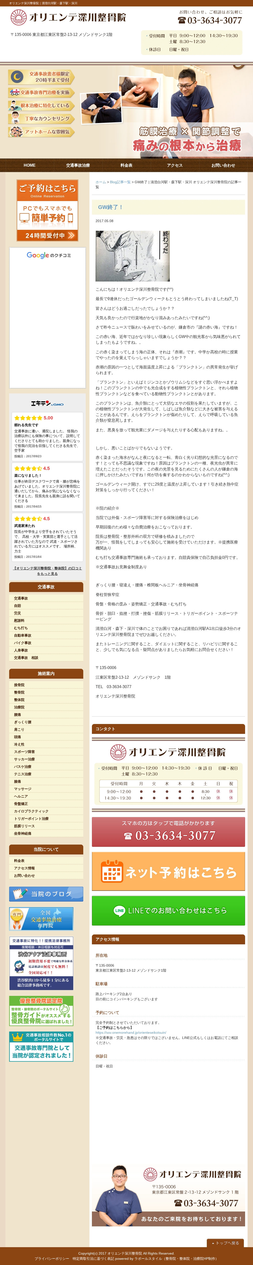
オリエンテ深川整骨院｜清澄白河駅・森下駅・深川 (43, 3)
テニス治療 (22, 774)
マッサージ (22, 789)
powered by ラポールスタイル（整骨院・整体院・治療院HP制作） (167, 1259)
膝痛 (17, 781)
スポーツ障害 (24, 752)
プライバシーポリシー (52, 1259)
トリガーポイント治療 (31, 819)
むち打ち (21, 628)
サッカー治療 (24, 759)
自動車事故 (22, 635)
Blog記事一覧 (120, 182)
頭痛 (17, 737)
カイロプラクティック (31, 811)
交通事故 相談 (26, 658)
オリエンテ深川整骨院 (124, 1253)
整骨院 (19, 692)
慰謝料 (19, 620)
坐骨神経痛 (22, 833)
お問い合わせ (24, 876)
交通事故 (21, 598)
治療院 (19, 707)
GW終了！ (111, 207)
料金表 (19, 861)
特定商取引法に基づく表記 (93, 1259)
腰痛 (17, 715)
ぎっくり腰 (22, 722)
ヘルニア (21, 796)
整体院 (19, 700)
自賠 (17, 606)
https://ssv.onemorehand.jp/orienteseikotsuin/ (131, 1032)
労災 (17, 613)
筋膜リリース (24, 826)
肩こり (19, 729)
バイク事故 (22, 643)
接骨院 (19, 685)
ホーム (101, 182)
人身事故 (21, 650)
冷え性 (19, 744)
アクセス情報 (24, 868)
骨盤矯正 (21, 804)
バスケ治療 (22, 767)
